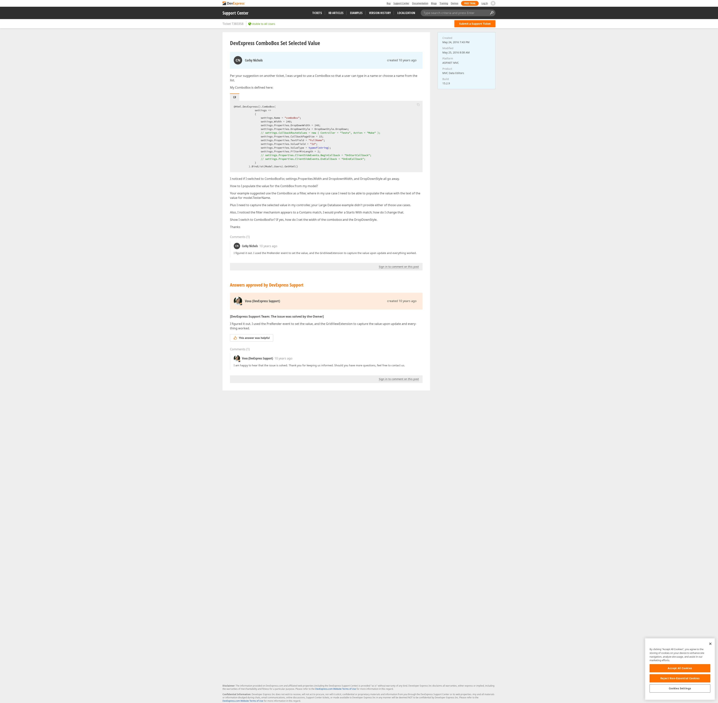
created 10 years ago (402, 60)
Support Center (401, 3)
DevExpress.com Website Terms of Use (335, 688)
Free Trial (470, 3)
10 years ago (268, 246)
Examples (356, 13)
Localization (406, 13)
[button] (418, 104)
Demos (454, 3)
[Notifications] (493, 3)
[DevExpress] (234, 3)
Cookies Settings (680, 688)
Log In (484, 3)
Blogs (434, 3)
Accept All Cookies (680, 668)
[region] (680, 669)
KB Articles (336, 13)
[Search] (491, 13)
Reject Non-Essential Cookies (679, 678)
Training (444, 3)
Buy (389, 3)
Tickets (317, 13)
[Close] (710, 644)
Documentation (420, 3)
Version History (380, 13)
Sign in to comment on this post (399, 266)
